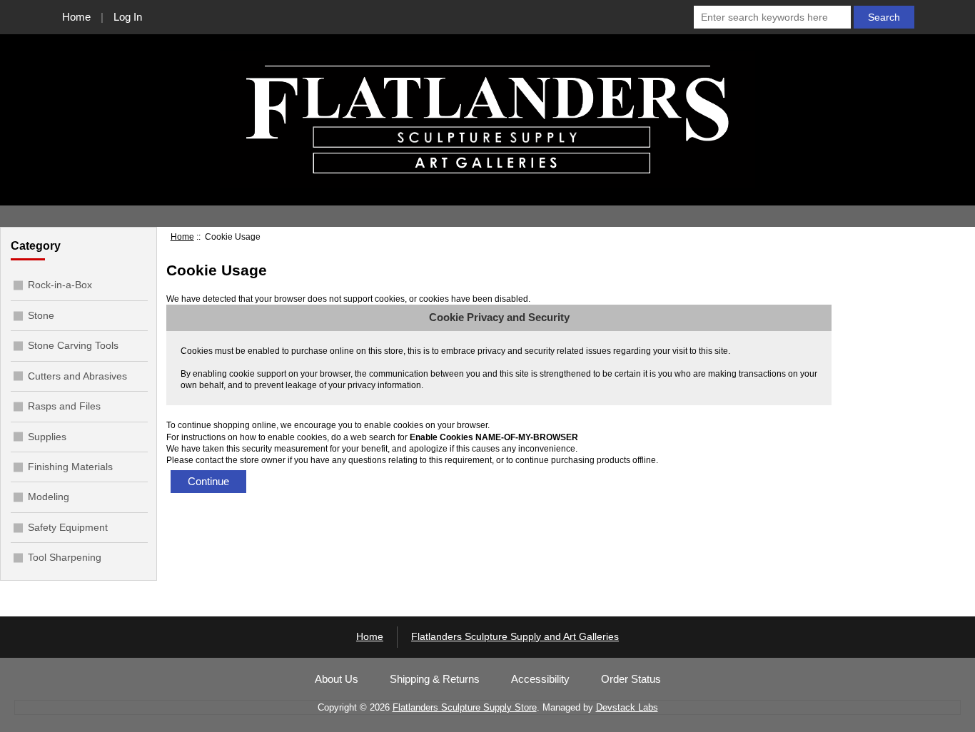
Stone (41, 315)
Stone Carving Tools (73, 345)
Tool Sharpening (64, 557)
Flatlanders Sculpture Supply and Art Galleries (515, 636)
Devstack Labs (627, 707)
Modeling (48, 496)
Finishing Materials (70, 466)
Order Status (631, 679)
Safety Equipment (68, 527)
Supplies (47, 436)
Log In (127, 17)
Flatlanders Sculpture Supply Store (465, 707)
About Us (336, 679)
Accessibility (540, 679)
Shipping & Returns (435, 679)
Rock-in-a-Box (60, 284)
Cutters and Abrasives (77, 376)
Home (76, 17)
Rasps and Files (64, 406)
